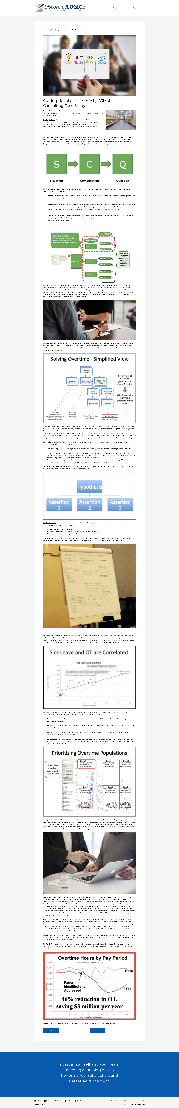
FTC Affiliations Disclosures (129, 1101)
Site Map (142, 1101)
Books (129, 8)
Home (99, 8)
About (105, 8)
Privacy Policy (115, 1101)
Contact (141, 8)
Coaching (113, 8)
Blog (134, 8)
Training (121, 8)
